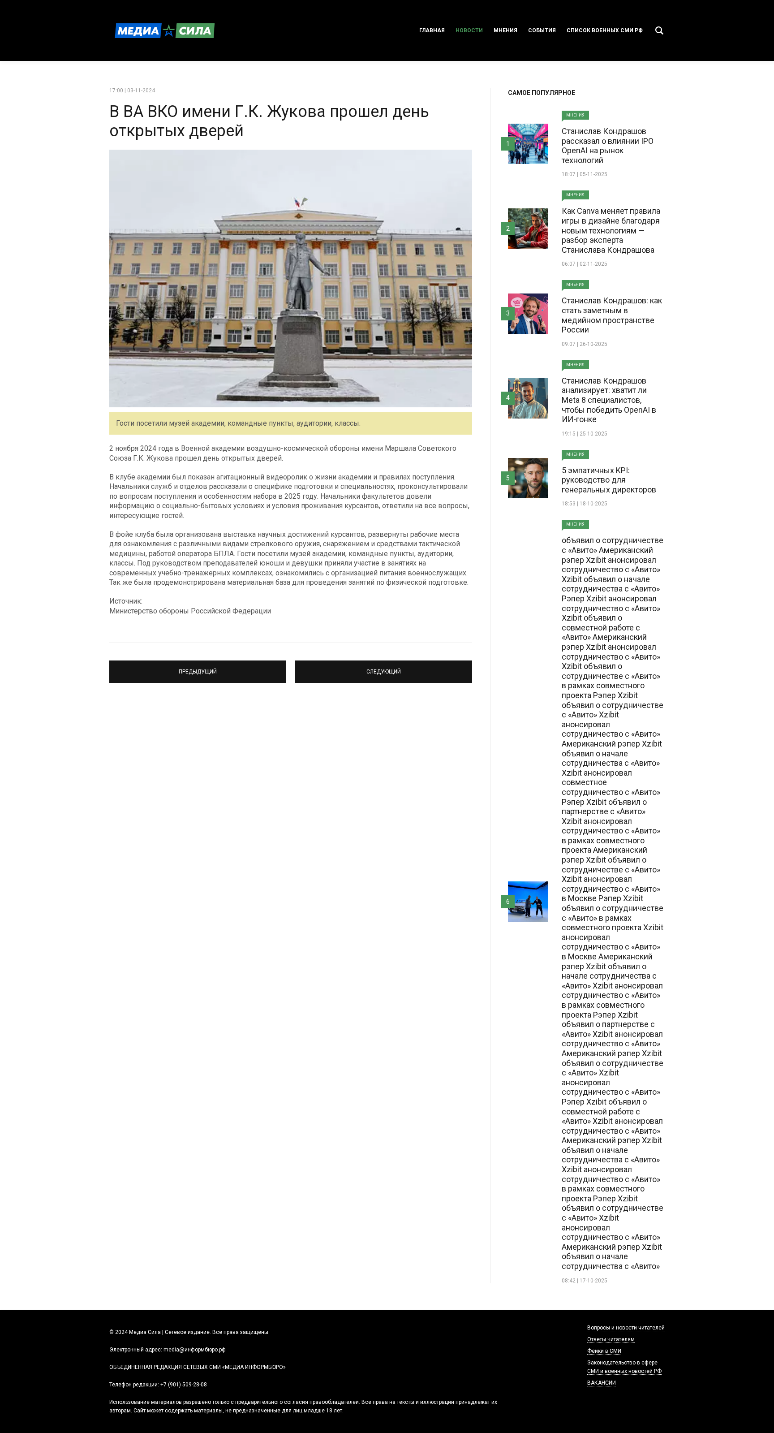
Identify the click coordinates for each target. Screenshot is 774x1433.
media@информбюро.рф (194, 1350)
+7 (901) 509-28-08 (183, 1384)
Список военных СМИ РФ (605, 30)
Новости (469, 30)
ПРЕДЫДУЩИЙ (198, 667)
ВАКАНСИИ (601, 1383)
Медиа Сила (163, 30)
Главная (432, 30)
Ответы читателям (611, 1339)
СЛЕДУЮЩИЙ (383, 667)
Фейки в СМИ (604, 1351)
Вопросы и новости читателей (626, 1328)
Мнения (505, 30)
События (542, 30)
